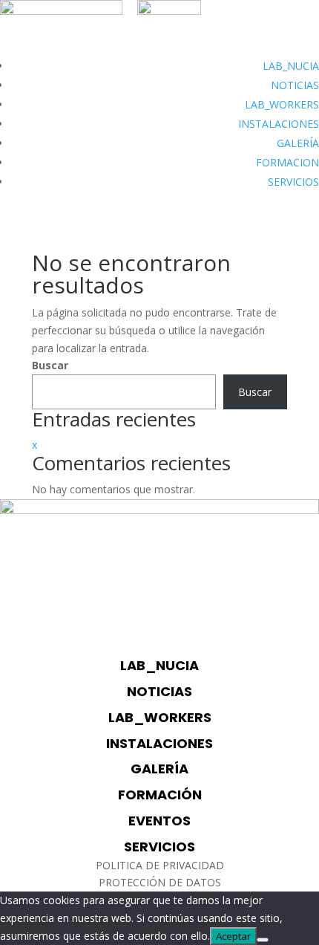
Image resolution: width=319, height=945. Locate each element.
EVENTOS (159, 820)
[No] (263, 940)
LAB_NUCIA (291, 66)
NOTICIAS (295, 85)
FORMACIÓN (160, 794)
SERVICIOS (293, 182)
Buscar (50, 365)
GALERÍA (298, 143)
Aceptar (233, 936)
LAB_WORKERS (282, 104)
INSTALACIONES (278, 124)
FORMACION (287, 162)
